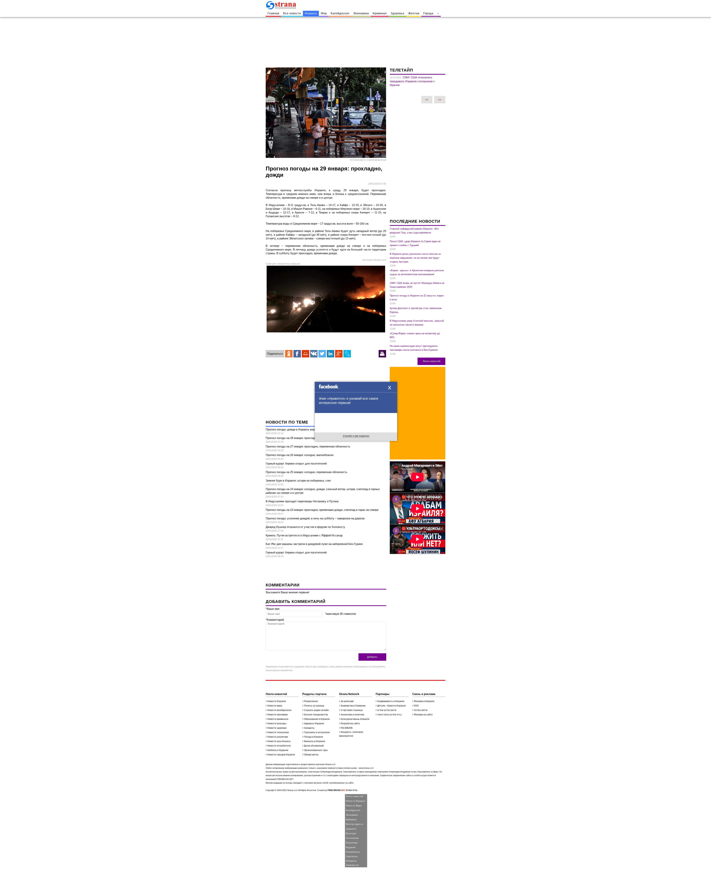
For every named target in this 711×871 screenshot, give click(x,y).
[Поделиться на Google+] (339, 353)
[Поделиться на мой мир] (305, 353)
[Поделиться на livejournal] (347, 353)
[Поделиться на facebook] (297, 353)
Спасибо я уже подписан (356, 436)
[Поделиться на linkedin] (330, 353)
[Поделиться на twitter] (322, 353)
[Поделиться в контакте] (314, 353)
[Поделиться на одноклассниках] (289, 353)
